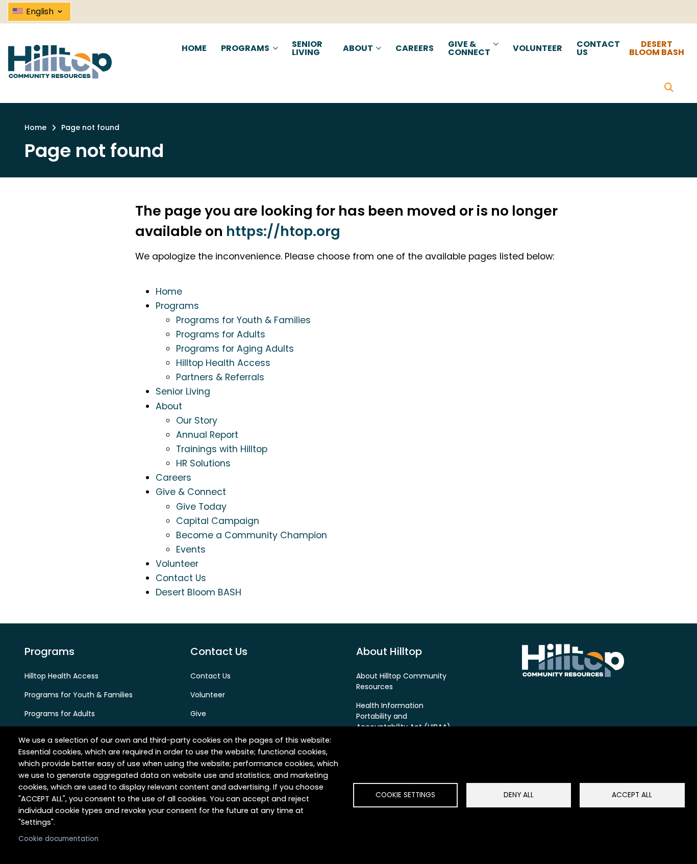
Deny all (519, 795)
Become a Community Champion (251, 535)
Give (198, 714)
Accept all (632, 795)
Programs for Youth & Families (243, 320)
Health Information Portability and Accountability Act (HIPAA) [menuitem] (403, 716)
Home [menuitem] (194, 48)
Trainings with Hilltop (221, 449)
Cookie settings (405, 795)
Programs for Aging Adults (235, 349)
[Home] (60, 61)
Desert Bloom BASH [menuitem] (656, 48)
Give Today (201, 507)
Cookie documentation (58, 839)
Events (191, 549)
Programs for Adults (220, 334)
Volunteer (177, 564)
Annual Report (207, 435)
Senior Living (183, 391)
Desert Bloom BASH (198, 592)
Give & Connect (191, 492)
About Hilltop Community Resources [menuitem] (401, 681)
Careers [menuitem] (414, 48)
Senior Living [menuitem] (307, 48)
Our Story (196, 420)
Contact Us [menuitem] (598, 48)
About (169, 406)
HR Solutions (203, 463)
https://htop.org (283, 231)
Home (169, 291)
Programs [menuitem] (244, 57)
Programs (177, 306)
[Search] (669, 88)
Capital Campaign (217, 521)
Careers (173, 478)
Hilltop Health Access (223, 363)
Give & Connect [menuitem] (468, 57)
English (45, 9)
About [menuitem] (357, 57)
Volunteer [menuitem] (537, 48)
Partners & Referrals (220, 377)
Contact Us (181, 578)
